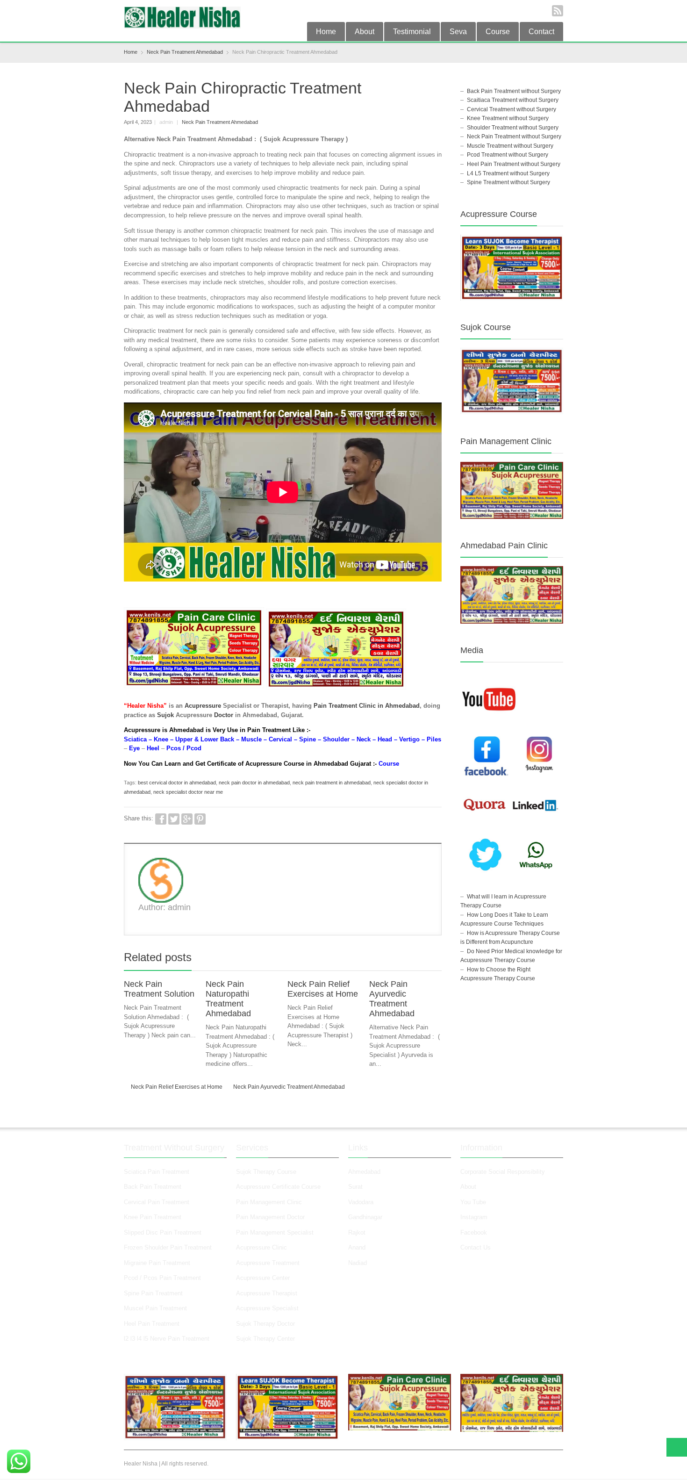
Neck (364, 739)
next (436, 959)
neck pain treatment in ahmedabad (332, 782)
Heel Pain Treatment (151, 1323)
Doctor (223, 714)
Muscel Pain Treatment (155, 1308)
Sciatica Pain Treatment (156, 1171)
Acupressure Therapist (266, 1293)
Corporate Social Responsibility (502, 1171)
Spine (307, 739)
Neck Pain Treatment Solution (159, 989)
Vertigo (409, 739)
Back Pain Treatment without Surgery (514, 91)
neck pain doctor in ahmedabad (254, 782)
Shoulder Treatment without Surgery (512, 127)
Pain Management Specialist (275, 1232)
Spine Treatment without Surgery (508, 182)
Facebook (160, 819)
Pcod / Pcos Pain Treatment (162, 1277)
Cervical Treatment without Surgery (511, 109)
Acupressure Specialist (267, 1308)
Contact (541, 32)
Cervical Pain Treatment (156, 1202)
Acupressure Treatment (268, 1262)
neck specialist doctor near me (188, 792)
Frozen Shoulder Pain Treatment (168, 1247)
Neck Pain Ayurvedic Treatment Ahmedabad (392, 998)
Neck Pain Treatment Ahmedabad (220, 122)
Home (326, 32)
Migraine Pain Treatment (157, 1262)
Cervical (280, 739)
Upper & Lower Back (204, 739)
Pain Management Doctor (270, 1217)
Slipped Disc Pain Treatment (162, 1232)
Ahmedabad (364, 1171)
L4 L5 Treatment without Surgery (508, 173)
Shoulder (336, 739)
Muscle (251, 739)
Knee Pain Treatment (152, 1217)
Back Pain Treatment (152, 1186)
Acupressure (203, 705)
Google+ (187, 819)
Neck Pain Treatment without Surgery (514, 136)
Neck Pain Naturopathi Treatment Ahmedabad (228, 998)
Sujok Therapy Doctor (265, 1323)
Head (385, 739)
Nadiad (358, 1262)
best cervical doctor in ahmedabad (177, 782)
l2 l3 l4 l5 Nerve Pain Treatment (166, 1338)
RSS (557, 10)
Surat (355, 1186)
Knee (161, 739)
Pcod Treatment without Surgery (507, 154)
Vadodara (360, 1202)
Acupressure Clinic (261, 1247)
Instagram (474, 1217)
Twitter (173, 819)
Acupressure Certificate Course (278, 1186)
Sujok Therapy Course (266, 1171)
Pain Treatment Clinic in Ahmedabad (367, 705)
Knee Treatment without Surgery (508, 118)
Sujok (165, 714)
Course (498, 32)
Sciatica (135, 739)
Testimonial (412, 32)
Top (676, 1447)
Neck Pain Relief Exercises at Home (322, 989)
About (364, 32)
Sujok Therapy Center (265, 1338)
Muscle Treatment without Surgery (510, 146)
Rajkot (356, 1232)
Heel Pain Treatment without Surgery (513, 164)
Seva (458, 32)
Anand (356, 1247)
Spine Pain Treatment (153, 1293)
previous (426, 959)
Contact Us (475, 1247)
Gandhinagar (365, 1217)
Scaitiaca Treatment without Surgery (512, 100)
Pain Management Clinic (269, 1202)
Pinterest (200, 819)
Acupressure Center (263, 1277)
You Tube (473, 1202)
